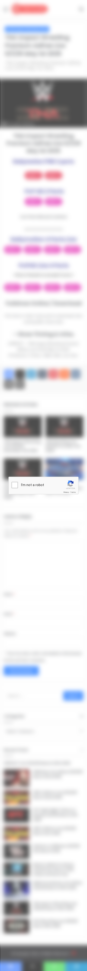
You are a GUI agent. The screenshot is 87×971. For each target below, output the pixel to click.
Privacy (66, 492)
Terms (73, 492)
